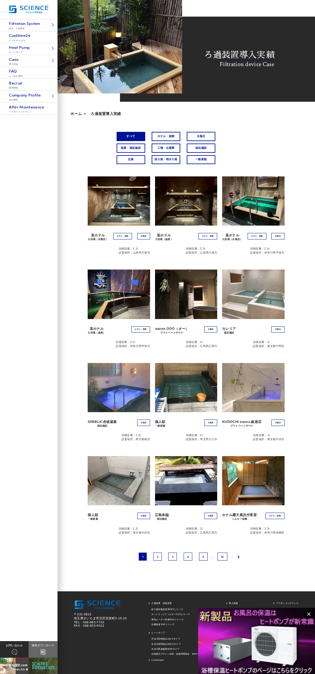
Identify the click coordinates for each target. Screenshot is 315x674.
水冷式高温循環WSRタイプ (165, 649)
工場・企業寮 (166, 147)
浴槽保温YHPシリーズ (162, 624)
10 (222, 556)
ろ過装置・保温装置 (161, 603)
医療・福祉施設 (131, 147)
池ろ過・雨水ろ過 (165, 159)
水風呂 (201, 136)
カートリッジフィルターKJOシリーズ (170, 614)
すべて (130, 136)
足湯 (131, 159)
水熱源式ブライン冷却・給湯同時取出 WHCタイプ (177, 653)
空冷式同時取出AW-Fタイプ (165, 638)
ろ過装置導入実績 (106, 114)
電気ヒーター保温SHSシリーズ (167, 619)
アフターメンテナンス (287, 603)
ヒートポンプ (158, 632)
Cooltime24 (157, 660)
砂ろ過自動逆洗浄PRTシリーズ (167, 609)
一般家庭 (201, 159)
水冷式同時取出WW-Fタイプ (165, 644)
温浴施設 (201, 147)
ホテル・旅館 (166, 136)
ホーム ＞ (78, 114)
